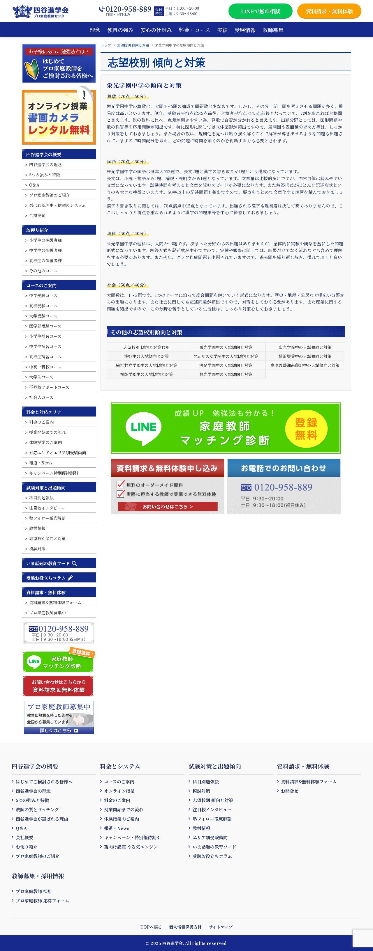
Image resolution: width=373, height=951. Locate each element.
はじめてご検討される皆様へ (44, 781)
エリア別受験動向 (210, 837)
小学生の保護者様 (45, 240)
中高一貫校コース (45, 367)
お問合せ (289, 791)
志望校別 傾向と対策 (133, 44)
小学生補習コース (45, 336)
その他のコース (43, 271)
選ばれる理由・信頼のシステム (57, 205)
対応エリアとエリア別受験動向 (57, 452)
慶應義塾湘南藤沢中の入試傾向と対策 (305, 365)
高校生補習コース (45, 356)
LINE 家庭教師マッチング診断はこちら (60, 658)
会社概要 (24, 837)
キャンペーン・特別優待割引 (132, 837)
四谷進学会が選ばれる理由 (42, 819)
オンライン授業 (119, 791)
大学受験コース (43, 316)
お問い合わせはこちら (168, 506)
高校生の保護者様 (45, 260)
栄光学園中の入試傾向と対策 (225, 347)
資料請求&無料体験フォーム (55, 602)
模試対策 (37, 548)
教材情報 (37, 528)
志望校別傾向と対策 (47, 538)
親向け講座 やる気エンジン (131, 847)
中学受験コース (43, 295)
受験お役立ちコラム (46, 578)
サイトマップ (221, 927)
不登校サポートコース (49, 387)
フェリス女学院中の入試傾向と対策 (225, 356)
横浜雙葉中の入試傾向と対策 (305, 356)
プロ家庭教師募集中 (47, 612)
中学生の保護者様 (45, 250)
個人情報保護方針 (185, 927)
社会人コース (41, 397)
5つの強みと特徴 (44, 175)
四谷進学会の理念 (45, 164)
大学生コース (41, 377)
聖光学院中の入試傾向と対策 (305, 347)
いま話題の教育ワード (48, 563)
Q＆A (34, 185)
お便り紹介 (37, 230)
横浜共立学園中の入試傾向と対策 (146, 365)
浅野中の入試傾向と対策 (146, 356)
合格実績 (37, 215)
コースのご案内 (41, 285)
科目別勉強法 (41, 498)
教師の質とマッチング (37, 809)
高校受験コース (43, 305)
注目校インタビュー (47, 508)
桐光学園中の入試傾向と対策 (225, 374)
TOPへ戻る (151, 927)
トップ (106, 44)
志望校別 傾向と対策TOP (146, 347)
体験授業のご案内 (45, 442)
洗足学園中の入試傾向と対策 (225, 365)
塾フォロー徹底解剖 (47, 518)
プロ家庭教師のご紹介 (49, 195)
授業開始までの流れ (47, 432)
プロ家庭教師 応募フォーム (42, 900)
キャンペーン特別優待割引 (53, 473)
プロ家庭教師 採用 (34, 891)
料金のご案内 (41, 422)
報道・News (40, 463)
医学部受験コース (45, 326)
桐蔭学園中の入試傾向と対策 (146, 374)
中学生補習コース (45, 346)
